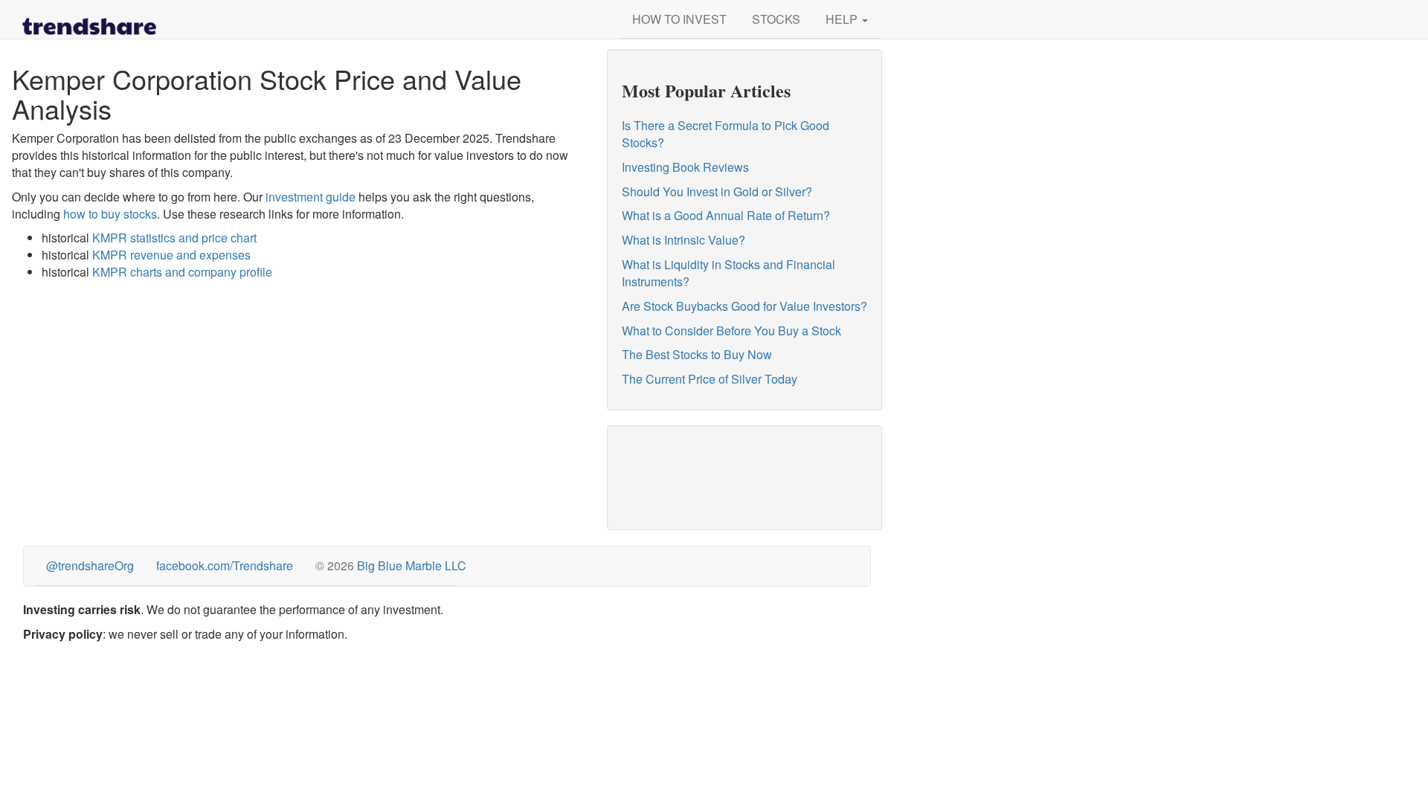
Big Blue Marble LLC (411, 565)
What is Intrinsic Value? (683, 239)
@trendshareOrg (90, 565)
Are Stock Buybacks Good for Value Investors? (744, 306)
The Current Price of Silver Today (709, 378)
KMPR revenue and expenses (171, 254)
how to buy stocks (110, 213)
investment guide (311, 196)
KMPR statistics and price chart (174, 237)
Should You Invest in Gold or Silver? (717, 191)
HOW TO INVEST (679, 19)
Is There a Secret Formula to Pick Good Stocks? (725, 134)
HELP (843, 19)
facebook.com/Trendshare (224, 565)
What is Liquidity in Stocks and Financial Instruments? (728, 273)
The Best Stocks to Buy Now (697, 354)
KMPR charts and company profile (182, 271)
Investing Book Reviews (685, 166)
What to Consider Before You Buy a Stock (731, 330)
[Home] (89, 18)
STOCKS (776, 19)
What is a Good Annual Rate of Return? (726, 215)
